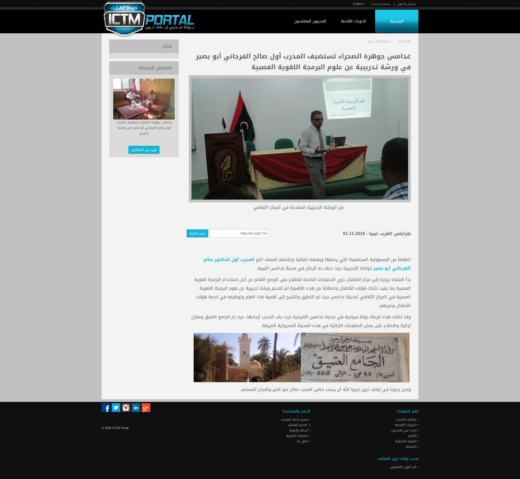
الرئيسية (397, 21)
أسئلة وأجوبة (299, 430)
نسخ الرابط (197, 233)
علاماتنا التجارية (297, 436)
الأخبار (412, 436)
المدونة (411, 447)
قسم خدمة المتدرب (295, 419)
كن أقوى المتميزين (403, 467)
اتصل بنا (303, 441)
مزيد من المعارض (144, 149)
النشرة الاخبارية (406, 441)
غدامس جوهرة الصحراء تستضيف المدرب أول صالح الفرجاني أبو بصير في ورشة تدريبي (144, 127)
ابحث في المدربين (404, 430)
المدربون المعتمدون (310, 21)
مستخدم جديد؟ (380, 4)
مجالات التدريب (406, 419)
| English (359, 4)
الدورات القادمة (353, 21)
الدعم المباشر (297, 425)
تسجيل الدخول (406, 4)
